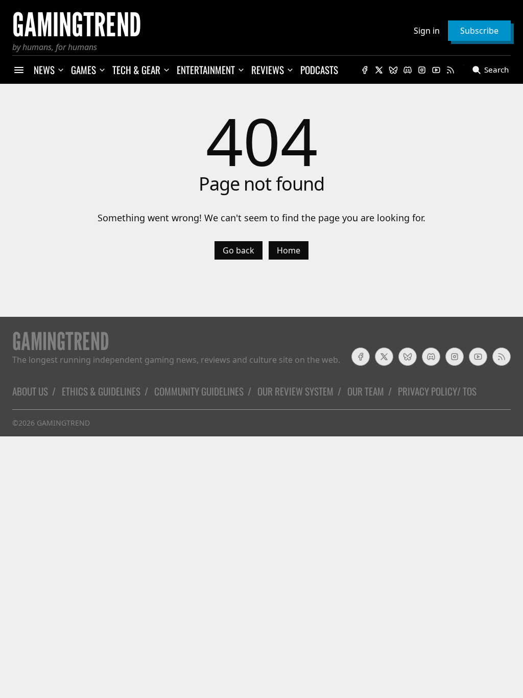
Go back (238, 250)
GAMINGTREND (63, 423)
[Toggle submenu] (61, 70)
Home (288, 250)
